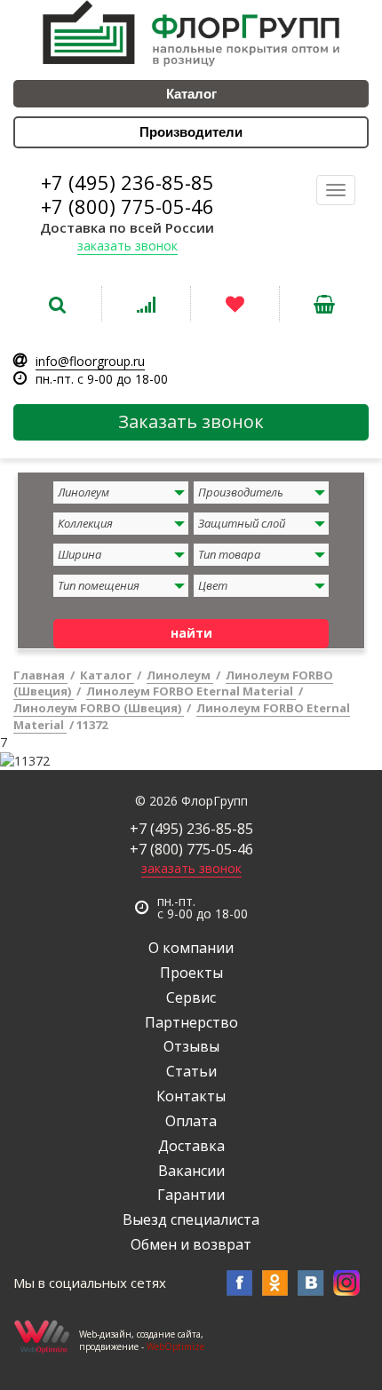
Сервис (191, 997)
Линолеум (180, 675)
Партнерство (191, 1022)
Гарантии (191, 1194)
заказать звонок (127, 245)
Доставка (191, 1146)
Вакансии (191, 1170)
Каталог (191, 93)
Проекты (191, 972)
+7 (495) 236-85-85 (127, 182)
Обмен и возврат (191, 1244)
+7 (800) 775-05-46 (127, 206)
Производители (191, 131)
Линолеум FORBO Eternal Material (191, 691)
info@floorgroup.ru (90, 361)
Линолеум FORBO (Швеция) (98, 708)
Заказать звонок (191, 421)
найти (191, 632)
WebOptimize (175, 1346)
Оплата (191, 1121)
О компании (191, 947)
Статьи (191, 1071)
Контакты (191, 1096)
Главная (40, 675)
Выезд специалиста (191, 1219)
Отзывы (191, 1046)
